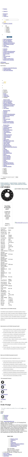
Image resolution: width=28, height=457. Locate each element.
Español (7, 29)
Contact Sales (6, 96)
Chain (4, 133)
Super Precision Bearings (8, 164)
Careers (5, 45)
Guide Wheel (6, 139)
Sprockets (5, 161)
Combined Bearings (7, 134)
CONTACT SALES (7, 23)
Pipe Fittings (6, 150)
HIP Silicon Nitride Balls (8, 140)
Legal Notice (6, 455)
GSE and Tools (6, 144)
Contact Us (5, 16)
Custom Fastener (6, 137)
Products (5, 8)
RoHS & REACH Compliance (17, 443)
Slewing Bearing (6, 157)
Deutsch (8, 30)
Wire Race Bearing (7, 166)
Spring (4, 160)
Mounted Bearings (7, 145)
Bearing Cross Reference (8, 52)
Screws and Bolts (7, 156)
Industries (5, 48)
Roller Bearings (6, 155)
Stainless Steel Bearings (8, 162)
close (2, 411)
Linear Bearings (6, 142)
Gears (4, 138)
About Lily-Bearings (7, 39)
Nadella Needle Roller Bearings (10, 147)
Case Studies (6, 46)
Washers (5, 165)
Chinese (7, 28)
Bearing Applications (7, 129)
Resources (5, 13)
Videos (4, 57)
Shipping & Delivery (15, 445)
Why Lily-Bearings (7, 40)
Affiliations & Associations (9, 43)
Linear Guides (6, 143)
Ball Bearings (6, 128)
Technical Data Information (9, 51)
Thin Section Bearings (8, 70)
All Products (3, 62)
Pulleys (4, 154)
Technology (13, 442)
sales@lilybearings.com (9, 421)
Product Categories (5, 183)
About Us (5, 11)
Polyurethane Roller (7, 153)
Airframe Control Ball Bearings (10, 68)
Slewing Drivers (6, 159)
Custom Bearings (7, 136)
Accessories (5, 126)
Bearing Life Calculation (8, 59)
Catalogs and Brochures (8, 58)
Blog (4, 55)
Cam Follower (6, 131)
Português (8, 32)
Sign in (9, 36)
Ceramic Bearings (7, 69)
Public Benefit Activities (8, 44)
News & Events (6, 56)
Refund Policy (14, 446)
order (22, 408)
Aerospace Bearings (7, 127)
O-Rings (5, 149)
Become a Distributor (7, 41)
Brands (4, 15)
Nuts (4, 148)
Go (17, 177)
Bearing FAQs (6, 53)
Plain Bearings (6, 151)
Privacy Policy (6, 453)
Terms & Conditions (7, 454)
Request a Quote (14, 438)
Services (5, 50)
